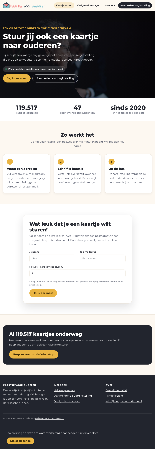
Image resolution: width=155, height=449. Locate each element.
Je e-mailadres (88, 251)
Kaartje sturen (64, 5)
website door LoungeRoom (49, 418)
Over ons (110, 5)
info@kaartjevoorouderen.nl (124, 401)
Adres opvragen (64, 390)
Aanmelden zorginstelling (135, 5)
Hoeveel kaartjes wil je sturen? (46, 266)
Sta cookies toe (20, 440)
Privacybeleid (114, 395)
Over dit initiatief (116, 390)
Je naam (34, 251)
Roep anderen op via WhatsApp (33, 354)
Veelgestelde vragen (88, 5)
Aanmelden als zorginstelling (55, 78)
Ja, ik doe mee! (16, 78)
